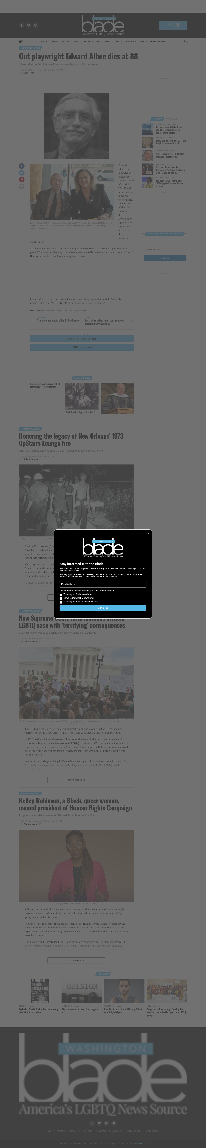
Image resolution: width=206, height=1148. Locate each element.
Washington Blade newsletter (77, 594)
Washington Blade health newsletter (81, 602)
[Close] (148, 533)
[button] (103, 596)
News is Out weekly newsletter (78, 598)
